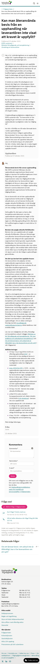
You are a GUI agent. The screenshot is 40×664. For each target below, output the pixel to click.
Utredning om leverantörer (10, 47)
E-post (11, 468)
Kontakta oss (12, 653)
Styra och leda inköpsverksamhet (12, 619)
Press (33, 653)
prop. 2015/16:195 (16, 368)
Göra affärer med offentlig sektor (12, 622)
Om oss (4, 653)
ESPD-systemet (6, 43)
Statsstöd (4, 625)
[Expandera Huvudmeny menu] (38, 3)
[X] (2, 661)
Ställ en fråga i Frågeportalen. (16, 507)
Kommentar (13, 448)
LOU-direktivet (23, 398)
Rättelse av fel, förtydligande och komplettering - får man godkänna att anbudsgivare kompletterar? (20, 336)
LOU (25, 354)
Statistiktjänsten (7, 638)
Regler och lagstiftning (8, 616)
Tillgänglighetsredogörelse (21, 655)
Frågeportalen (8, 9)
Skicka (13, 476)
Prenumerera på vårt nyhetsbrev (12, 644)
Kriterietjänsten (6, 635)
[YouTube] (10, 661)
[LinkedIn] (6, 661)
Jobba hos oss (24, 653)
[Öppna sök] (34, 3)
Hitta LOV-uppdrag (7, 641)
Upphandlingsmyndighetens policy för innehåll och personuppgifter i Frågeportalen (19, 489)
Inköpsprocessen (7, 613)
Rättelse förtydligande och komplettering (15, 45)
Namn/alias (13, 461)
